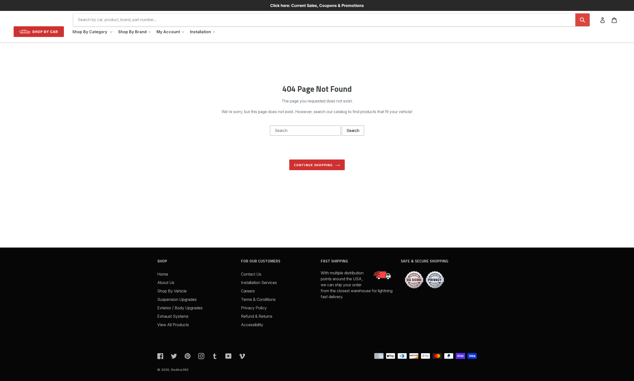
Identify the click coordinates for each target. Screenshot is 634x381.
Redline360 (179, 370)
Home (162, 274)
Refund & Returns (256, 316)
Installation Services (259, 282)
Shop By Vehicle (172, 290)
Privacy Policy (254, 307)
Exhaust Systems (172, 316)
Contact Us (251, 274)
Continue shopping (313, 164)
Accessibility (252, 324)
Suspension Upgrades (177, 299)
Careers (248, 290)
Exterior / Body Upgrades (180, 307)
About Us (165, 282)
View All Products (173, 324)
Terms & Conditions (258, 299)
